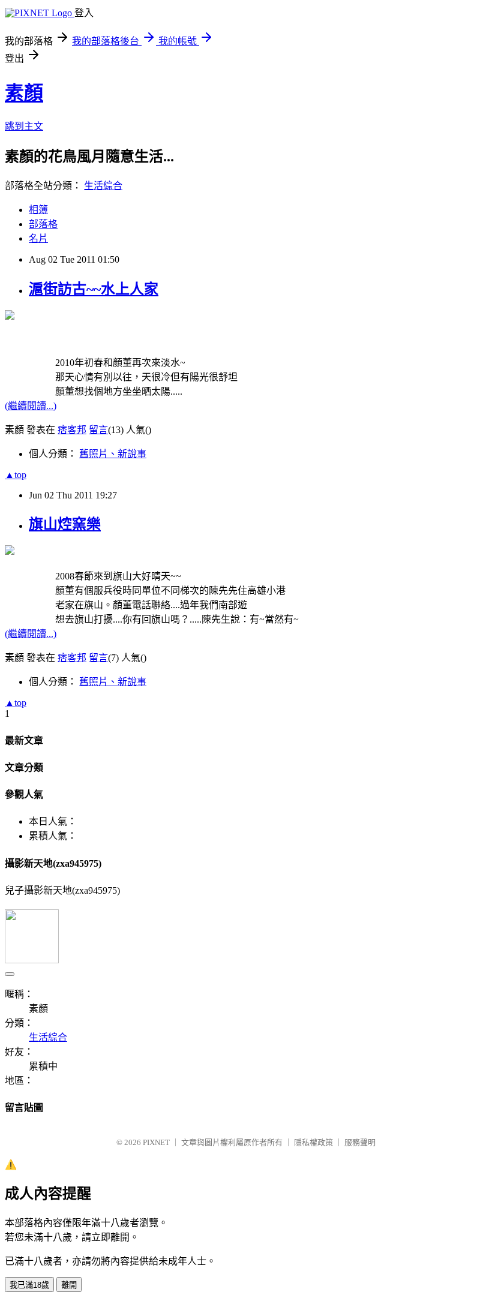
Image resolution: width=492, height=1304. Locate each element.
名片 (38, 238)
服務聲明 (360, 1142)
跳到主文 (24, 126)
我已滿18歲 (29, 1285)
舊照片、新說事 (112, 454)
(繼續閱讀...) (30, 406)
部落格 (43, 224)
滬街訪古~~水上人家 (93, 289)
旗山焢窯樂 (65, 524)
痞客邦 (72, 430)
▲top (15, 475)
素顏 (24, 93)
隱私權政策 (313, 1142)
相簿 (38, 210)
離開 (69, 1285)
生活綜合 (103, 186)
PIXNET (156, 1142)
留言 (98, 430)
